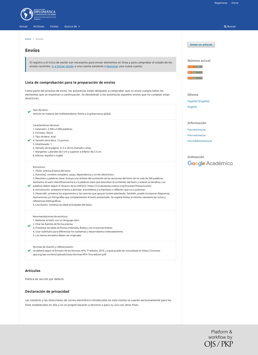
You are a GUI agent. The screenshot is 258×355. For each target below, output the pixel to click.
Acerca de (71, 26)
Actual (23, 26)
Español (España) (198, 101)
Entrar (235, 3)
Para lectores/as (197, 129)
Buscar (231, 26)
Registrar (112, 66)
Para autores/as (196, 135)
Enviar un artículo (201, 44)
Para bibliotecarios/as (200, 141)
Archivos (38, 26)
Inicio (28, 39)
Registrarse (221, 3)
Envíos (54, 26)
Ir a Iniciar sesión (63, 66)
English (192, 107)
